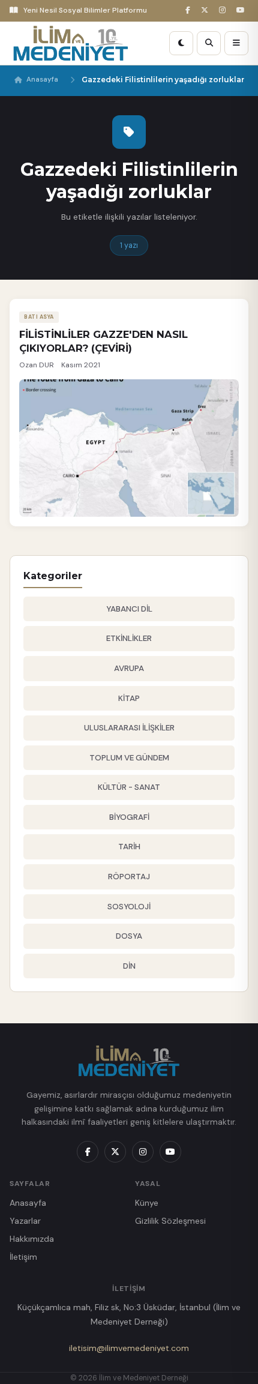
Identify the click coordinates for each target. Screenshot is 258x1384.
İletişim (23, 1256)
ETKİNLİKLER (129, 638)
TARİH (129, 846)
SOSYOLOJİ (129, 906)
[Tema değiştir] (181, 43)
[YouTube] (242, 10)
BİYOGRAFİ (129, 817)
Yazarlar (25, 1220)
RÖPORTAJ (129, 876)
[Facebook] (189, 10)
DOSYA (129, 936)
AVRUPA (129, 668)
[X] (206, 10)
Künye (146, 1202)
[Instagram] (224, 10)
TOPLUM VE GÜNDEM (129, 758)
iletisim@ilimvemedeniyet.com (129, 1348)
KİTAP (129, 698)
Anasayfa (42, 79)
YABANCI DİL (129, 609)
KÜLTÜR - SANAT (129, 787)
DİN (129, 966)
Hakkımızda (32, 1238)
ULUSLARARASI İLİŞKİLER (129, 728)
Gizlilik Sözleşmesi (170, 1220)
